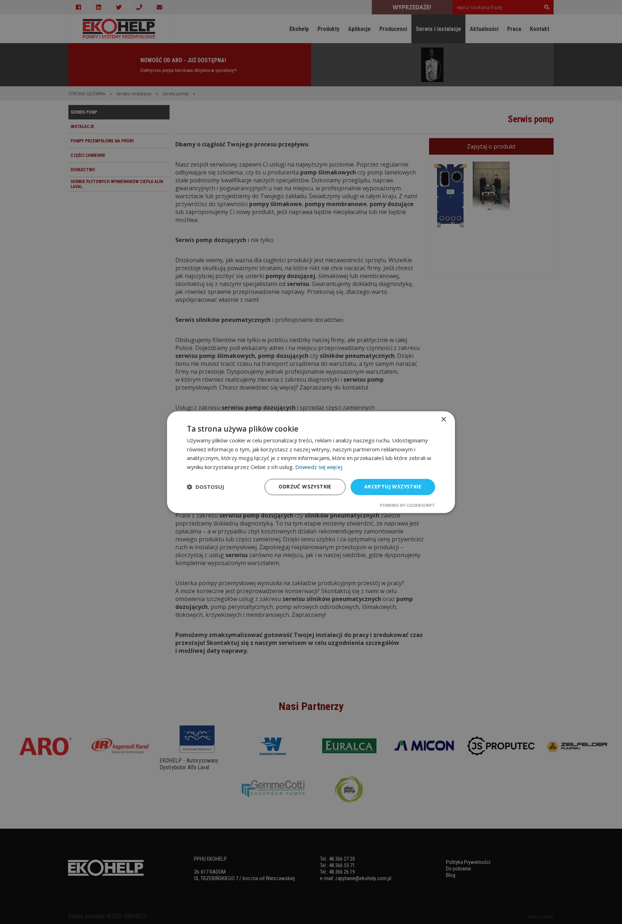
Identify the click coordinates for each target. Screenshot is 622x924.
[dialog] (311, 462)
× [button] (443, 419)
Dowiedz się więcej (318, 467)
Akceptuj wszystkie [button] (393, 486)
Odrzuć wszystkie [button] (305, 486)
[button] (205, 487)
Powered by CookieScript (407, 505)
